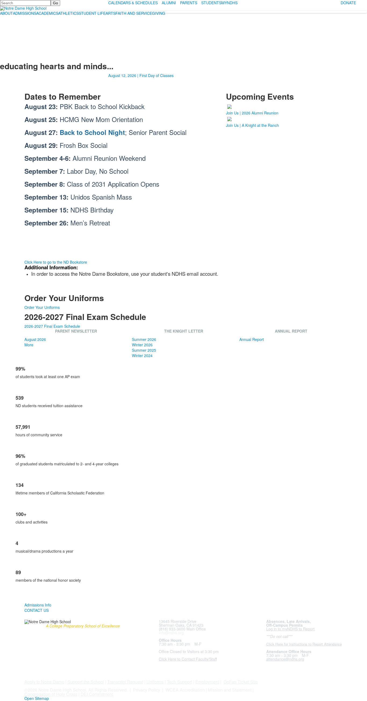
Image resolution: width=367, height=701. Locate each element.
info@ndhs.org (171, 632)
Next (360, 350)
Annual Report (251, 339)
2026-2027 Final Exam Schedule (52, 326)
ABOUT (6, 13)
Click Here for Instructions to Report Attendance (304, 644)
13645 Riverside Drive (177, 621)
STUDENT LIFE (92, 13)
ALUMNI (169, 2)
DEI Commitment (97, 694)
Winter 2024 (142, 355)
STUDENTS (211, 2)
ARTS (111, 13)
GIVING (158, 13)
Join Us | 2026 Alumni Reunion (252, 113)
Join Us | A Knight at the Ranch (252, 125)
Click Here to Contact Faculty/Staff (188, 659)
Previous (6, 350)
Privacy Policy (146, 690)
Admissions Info (37, 605)
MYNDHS (229, 2)
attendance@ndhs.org (285, 659)
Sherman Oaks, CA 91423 (181, 625)
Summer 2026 (144, 339)
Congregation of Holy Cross (50, 694)
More (28, 344)
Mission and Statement (229, 690)
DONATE (348, 2)
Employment (207, 682)
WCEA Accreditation (185, 690)
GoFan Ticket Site (241, 682)
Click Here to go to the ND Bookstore (55, 262)
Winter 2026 (142, 344)
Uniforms (155, 682)
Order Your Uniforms (42, 307)
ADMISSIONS (24, 13)
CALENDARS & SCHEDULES (133, 2)
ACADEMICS (47, 13)
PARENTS (188, 2)
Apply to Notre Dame (44, 682)
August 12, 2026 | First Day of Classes (141, 75)
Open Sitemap (36, 698)
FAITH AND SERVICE (134, 13)
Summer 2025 (144, 350)
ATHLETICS (68, 13)
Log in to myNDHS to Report (290, 629)
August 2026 (35, 339)
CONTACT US (36, 610)
